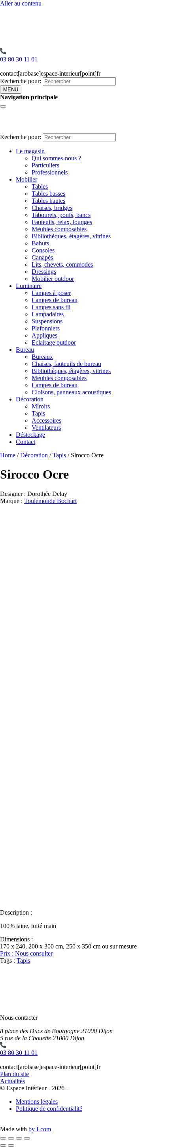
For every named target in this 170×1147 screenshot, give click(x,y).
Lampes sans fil (51, 307)
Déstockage (30, 434)
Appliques (44, 335)
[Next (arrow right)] (11, 1145)
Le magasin (30, 151)
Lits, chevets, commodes (62, 264)
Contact (25, 441)
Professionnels (50, 172)
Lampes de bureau (54, 300)
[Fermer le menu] (3, 106)
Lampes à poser (51, 293)
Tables (40, 186)
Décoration (29, 399)
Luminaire (29, 285)
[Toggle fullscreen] (19, 1138)
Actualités (12, 1081)
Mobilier (26, 179)
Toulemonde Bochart (50, 500)
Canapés (42, 257)
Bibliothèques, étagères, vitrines (71, 236)
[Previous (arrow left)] (3, 1145)
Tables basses (48, 193)
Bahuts (40, 243)
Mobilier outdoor (53, 278)
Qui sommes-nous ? (56, 158)
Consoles (43, 250)
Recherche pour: (20, 81)
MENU (10, 90)
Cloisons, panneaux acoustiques (71, 392)
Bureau (25, 349)
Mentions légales (37, 1101)
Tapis (38, 413)
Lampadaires (48, 314)
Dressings (44, 271)
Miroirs (41, 406)
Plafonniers (46, 328)
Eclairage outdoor (54, 342)
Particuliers (45, 165)
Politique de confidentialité (49, 1108)
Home (7, 455)
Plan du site (14, 1074)
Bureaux (42, 356)
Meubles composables (59, 229)
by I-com (39, 1129)
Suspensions (47, 321)
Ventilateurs (46, 427)
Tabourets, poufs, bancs (61, 215)
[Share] (11, 1138)
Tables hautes (48, 200)
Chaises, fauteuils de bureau (66, 363)
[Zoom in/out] (27, 1138)
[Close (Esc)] (3, 1138)
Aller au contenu (21, 3)
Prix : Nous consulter (26, 953)
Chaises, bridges (52, 207)
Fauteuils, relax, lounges (62, 222)
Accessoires (46, 420)
